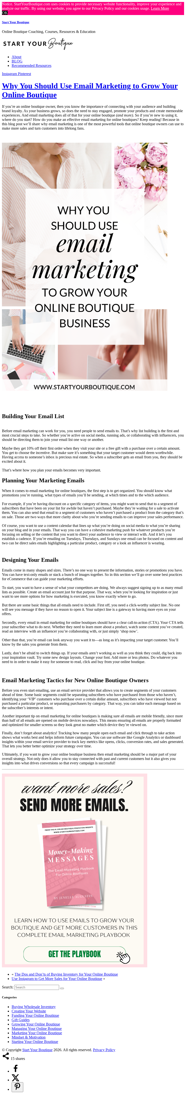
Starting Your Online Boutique (35, 1042)
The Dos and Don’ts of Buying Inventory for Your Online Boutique (66, 974)
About (16, 57)
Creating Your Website (29, 1011)
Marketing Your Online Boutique (37, 1033)
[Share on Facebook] (15, 1071)
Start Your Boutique (15, 22)
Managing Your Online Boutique (37, 1028)
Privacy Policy (104, 1050)
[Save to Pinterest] (17, 1087)
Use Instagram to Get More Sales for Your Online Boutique (57, 979)
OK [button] (5, 13)
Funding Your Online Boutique (35, 1015)
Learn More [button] (160, 8)
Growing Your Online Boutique (36, 1024)
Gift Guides (21, 1020)
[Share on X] (15, 1080)
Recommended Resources (31, 65)
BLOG (17, 61)
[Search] (62, 988)
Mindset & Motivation (29, 1037)
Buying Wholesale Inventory (34, 1007)
